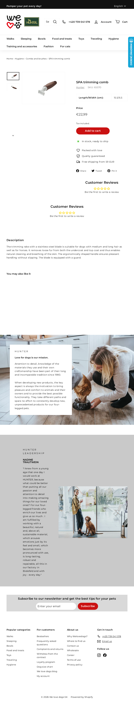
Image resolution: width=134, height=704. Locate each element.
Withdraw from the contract (47, 655)
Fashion (49, 46)
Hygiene (114, 38)
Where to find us (76, 641)
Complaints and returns (50, 649)
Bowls (42, 38)
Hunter (80, 87)
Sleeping (26, 38)
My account (43, 676)
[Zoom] (43, 88)
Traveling (96, 38)
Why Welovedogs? (77, 636)
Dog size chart (45, 666)
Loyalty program (46, 662)
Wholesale (73, 650)
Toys (81, 38)
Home (10, 58)
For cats (65, 46)
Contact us (73, 645)
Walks (10, 38)
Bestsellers (43, 636)
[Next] (13, 134)
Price (79, 108)
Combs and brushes (36, 58)
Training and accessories (22, 46)
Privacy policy (74, 664)
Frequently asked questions (46, 643)
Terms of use (74, 660)
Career (70, 655)
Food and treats (62, 38)
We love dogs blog (47, 671)
